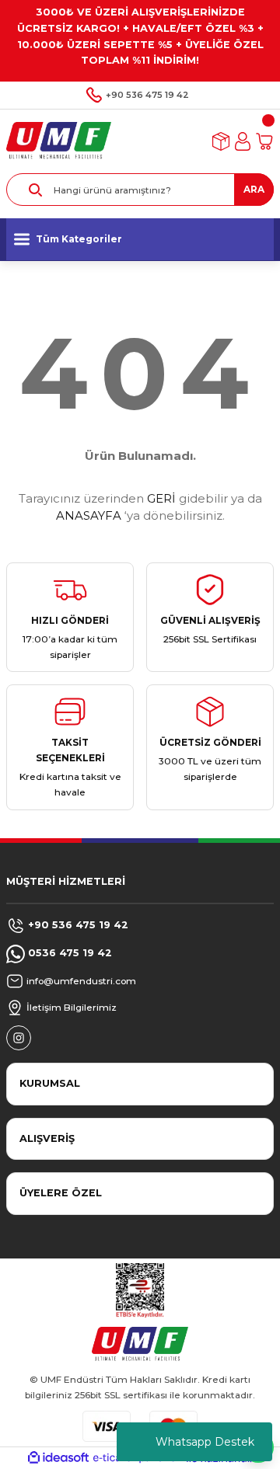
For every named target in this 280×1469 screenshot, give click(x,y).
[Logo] (58, 141)
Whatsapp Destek (205, 1442)
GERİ (161, 498)
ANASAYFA (88, 515)
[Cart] (264, 141)
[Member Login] (242, 141)
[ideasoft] (58, 1458)
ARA (253, 189)
